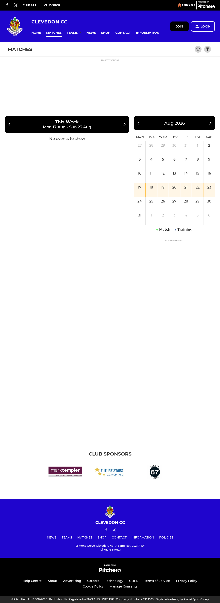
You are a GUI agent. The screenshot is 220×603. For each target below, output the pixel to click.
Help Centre (32, 581)
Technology (114, 581)
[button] (36, 33)
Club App (30, 5)
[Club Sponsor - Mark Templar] (65, 473)
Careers (93, 581)
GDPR (133, 581)
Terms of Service (157, 581)
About (52, 581)
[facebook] (7, 5)
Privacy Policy (186, 581)
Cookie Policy (93, 586)
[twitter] (16, 5)
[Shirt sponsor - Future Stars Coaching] (110, 473)
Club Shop (52, 5)
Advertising (72, 581)
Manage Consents (124, 586)
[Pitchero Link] (206, 7)
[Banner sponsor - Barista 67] (155, 473)
